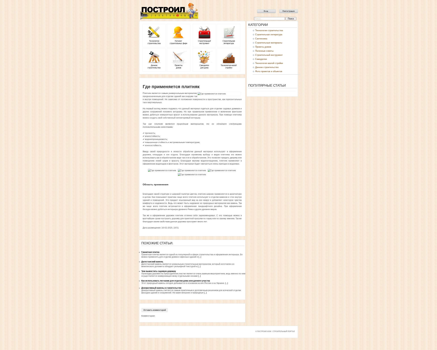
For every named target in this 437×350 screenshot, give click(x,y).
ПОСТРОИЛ (169, 11)
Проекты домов (263, 47)
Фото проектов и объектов (268, 71)
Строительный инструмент (269, 55)
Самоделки (261, 59)
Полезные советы (264, 51)
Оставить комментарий (154, 310)
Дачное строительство (267, 67)
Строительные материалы (268, 42)
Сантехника (261, 38)
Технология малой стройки (269, 63)
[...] (200, 257)
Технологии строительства (269, 30)
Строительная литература (268, 34)
